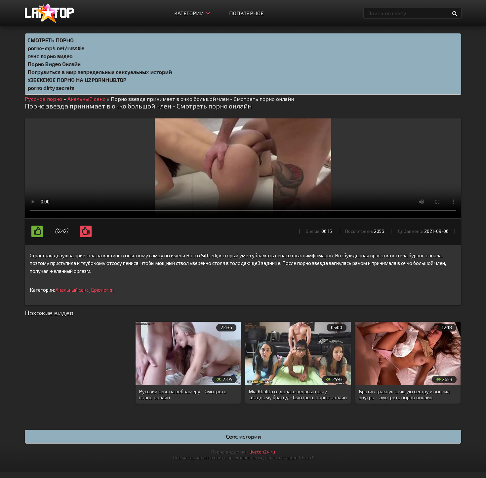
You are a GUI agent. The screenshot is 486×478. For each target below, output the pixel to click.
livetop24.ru (262, 452)
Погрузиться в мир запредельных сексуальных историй (99, 71)
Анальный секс (72, 290)
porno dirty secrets (50, 87)
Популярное (246, 13)
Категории (189, 13)
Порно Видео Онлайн (53, 64)
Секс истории (243, 436)
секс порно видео (49, 56)
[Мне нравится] (37, 231)
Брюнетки (102, 290)
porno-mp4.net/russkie (55, 48)
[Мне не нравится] (86, 231)
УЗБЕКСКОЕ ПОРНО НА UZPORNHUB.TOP (76, 79)
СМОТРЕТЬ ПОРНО (50, 40)
